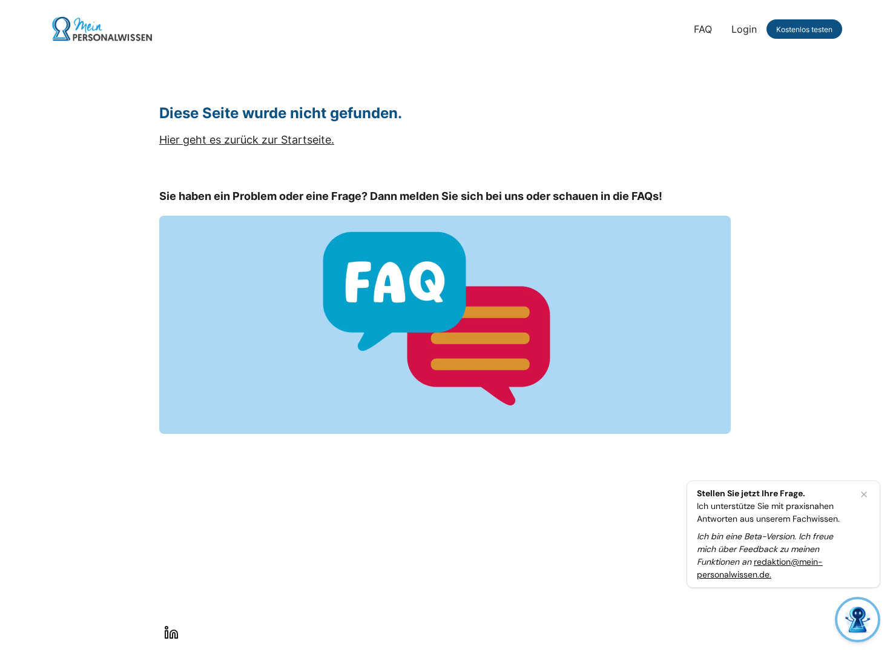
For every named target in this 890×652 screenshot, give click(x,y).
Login (744, 29)
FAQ (703, 29)
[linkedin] (171, 632)
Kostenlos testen (804, 29)
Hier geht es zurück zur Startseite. (246, 139)
